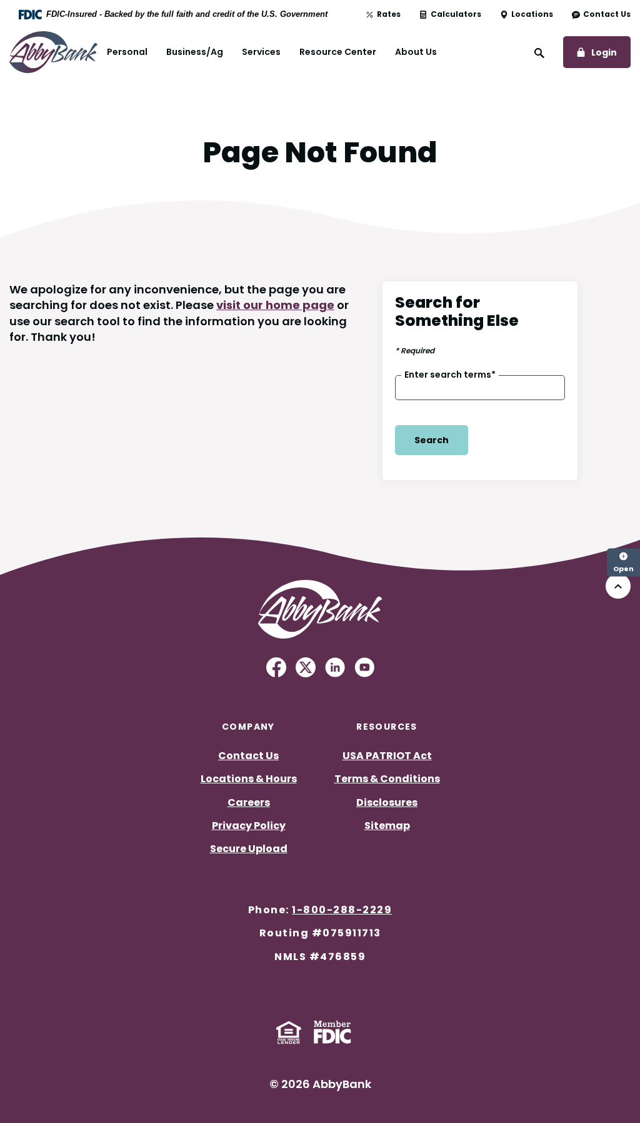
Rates (389, 14)
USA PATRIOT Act (387, 755)
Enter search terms (450, 375)
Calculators (456, 14)
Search (431, 440)
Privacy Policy (249, 825)
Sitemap (387, 825)
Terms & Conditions (387, 779)
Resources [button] (387, 726)
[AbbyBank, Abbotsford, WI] (53, 51)
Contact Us (607, 14)
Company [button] (248, 726)
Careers (249, 802)
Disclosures (387, 802)
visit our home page (275, 305)
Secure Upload (249, 848)
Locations (532, 14)
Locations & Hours (249, 779)
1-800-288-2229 (342, 910)
